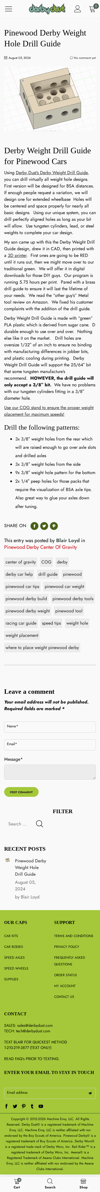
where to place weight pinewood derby (42, 647)
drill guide (48, 574)
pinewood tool (68, 611)
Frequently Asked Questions (69, 961)
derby (62, 562)
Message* (13, 759)
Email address (17, 1092)
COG (46, 562)
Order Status (65, 975)
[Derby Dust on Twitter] (15, 1106)
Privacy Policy (66, 946)
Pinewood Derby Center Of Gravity (40, 547)
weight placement (22, 635)
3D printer (17, 255)
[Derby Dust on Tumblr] (32, 1106)
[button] (39, 824)
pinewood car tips (22, 586)
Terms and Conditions (73, 935)
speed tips (51, 623)
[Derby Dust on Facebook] (6, 1106)
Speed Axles (14, 957)
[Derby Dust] (47, 8)
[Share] (34, 526)
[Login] (77, 9)
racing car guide (21, 623)
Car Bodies (13, 946)
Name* (12, 726)
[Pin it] (54, 526)
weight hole (77, 623)
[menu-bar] (12, 8)
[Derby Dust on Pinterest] (23, 1106)
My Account (65, 985)
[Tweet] (44, 526)
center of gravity (21, 562)
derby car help (19, 574)
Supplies (11, 979)
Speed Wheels (16, 968)
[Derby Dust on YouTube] (40, 1106)
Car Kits (11, 935)
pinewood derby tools (72, 598)
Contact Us (64, 996)
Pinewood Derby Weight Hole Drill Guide (30, 867)
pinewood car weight (64, 586)
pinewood (72, 574)
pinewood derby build (26, 598)
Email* (12, 744)
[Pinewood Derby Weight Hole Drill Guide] (7, 860)
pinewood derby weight (28, 611)
